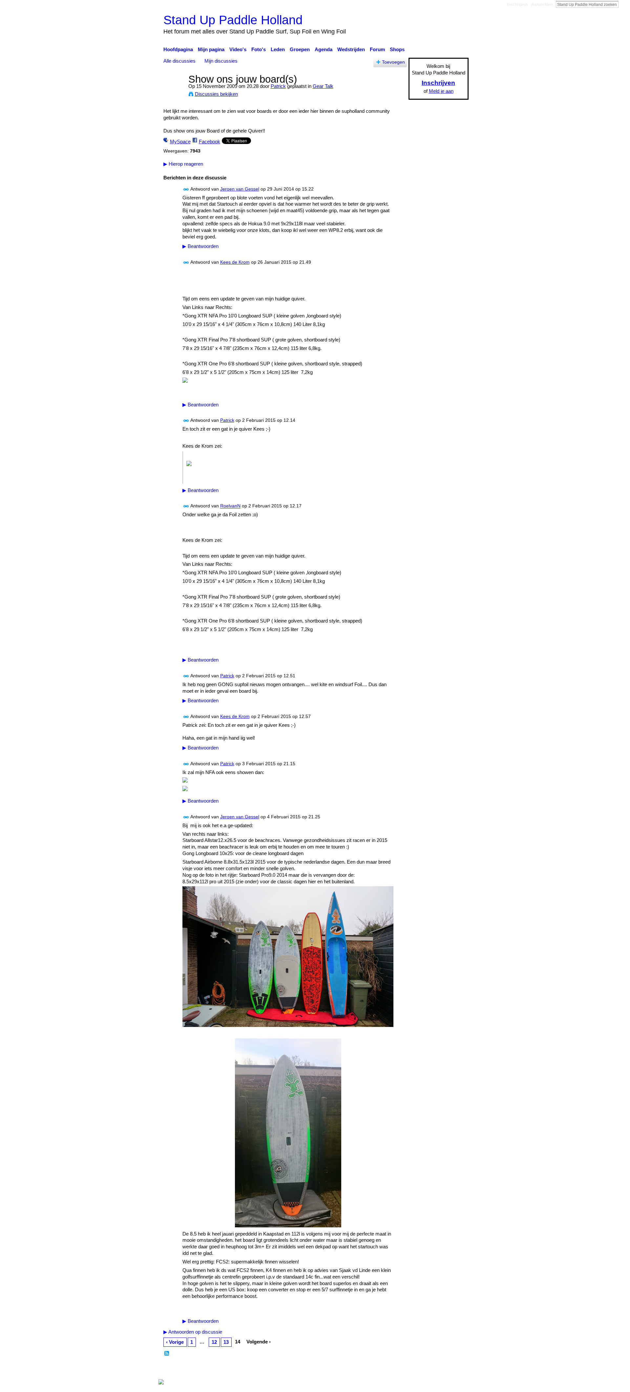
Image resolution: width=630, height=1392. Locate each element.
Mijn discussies (221, 61)
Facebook (209, 141)
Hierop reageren (183, 164)
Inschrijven (517, 4)
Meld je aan (441, 91)
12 (214, 1342)
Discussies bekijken (216, 94)
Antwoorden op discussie (192, 1332)
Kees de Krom (235, 262)
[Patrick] (173, 91)
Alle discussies (179, 61)
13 (226, 1342)
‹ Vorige (175, 1342)
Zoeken (623, 4)
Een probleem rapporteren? (382, 1369)
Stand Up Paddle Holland (233, 20)
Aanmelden (542, 4)
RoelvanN (230, 506)
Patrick (278, 86)
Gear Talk (323, 86)
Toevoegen (393, 62)
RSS (167, 1354)
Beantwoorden (200, 246)
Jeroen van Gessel (239, 189)
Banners (337, 1369)
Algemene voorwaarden (443, 1369)
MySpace (180, 141)
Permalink (186, 189)
